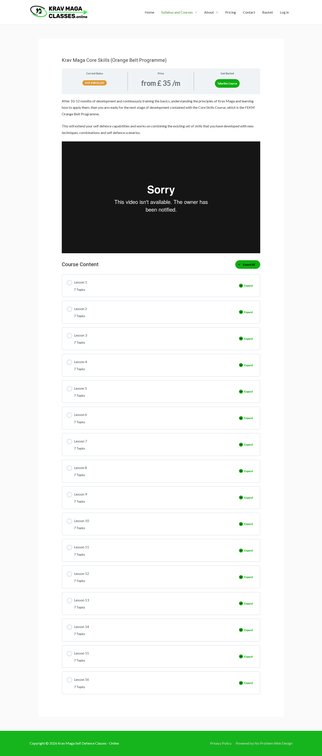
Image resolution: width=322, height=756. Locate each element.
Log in (284, 12)
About (209, 12)
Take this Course (227, 83)
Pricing (230, 12)
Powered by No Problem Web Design (264, 743)
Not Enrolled (94, 82)
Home (149, 12)
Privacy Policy (221, 743)
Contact (249, 12)
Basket (267, 12)
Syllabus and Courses (177, 12)
